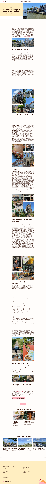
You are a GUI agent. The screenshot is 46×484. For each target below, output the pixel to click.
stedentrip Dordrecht (25, 116)
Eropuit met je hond (5, 465)
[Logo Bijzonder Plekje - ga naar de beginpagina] (7, 1)
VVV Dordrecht (21, 392)
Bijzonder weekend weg (6, 471)
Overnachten (21, 1)
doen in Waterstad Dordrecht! (26, 36)
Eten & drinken (29, 1)
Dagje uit (25, 1)
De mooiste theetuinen (6, 477)
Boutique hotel (5, 468)
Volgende (28, 403)
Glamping (4, 472)
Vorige (17, 403)
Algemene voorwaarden (26, 471)
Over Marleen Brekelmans (26, 468)
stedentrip (14, 51)
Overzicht (23, 403)
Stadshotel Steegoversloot (25, 24)
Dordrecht (24, 33)
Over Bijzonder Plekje (26, 467)
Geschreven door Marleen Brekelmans (8, 13)
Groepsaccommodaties (6, 478)
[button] (45, 457)
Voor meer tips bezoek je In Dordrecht (18, 398)
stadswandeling (23, 77)
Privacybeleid (25, 472)
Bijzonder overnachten (16, 465)
